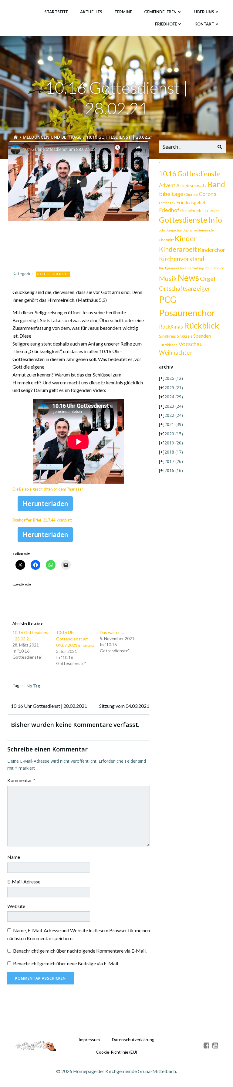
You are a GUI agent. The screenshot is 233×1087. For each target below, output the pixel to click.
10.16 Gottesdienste (190, 174)
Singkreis (167, 336)
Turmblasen (168, 345)
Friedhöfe (166, 24)
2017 (173, 461)
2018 (173, 452)
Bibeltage (171, 194)
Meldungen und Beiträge (52, 137)
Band (216, 184)
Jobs (162, 230)
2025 (173, 387)
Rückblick (201, 325)
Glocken (213, 211)
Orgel (207, 278)
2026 (173, 378)
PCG (168, 299)
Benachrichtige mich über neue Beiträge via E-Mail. (66, 963)
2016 (173, 470)
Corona (207, 194)
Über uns (204, 11)
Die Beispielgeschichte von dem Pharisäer (47, 489)
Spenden (202, 336)
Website (16, 906)
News (188, 277)
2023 (173, 406)
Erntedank (167, 203)
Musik (168, 278)
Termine (123, 11)
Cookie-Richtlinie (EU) (116, 1052)
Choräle (191, 194)
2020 (173, 434)
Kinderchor (211, 249)
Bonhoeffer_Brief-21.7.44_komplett (42, 520)
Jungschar (174, 230)
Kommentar (21, 780)
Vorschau (190, 343)
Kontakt (204, 24)
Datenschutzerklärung (133, 1039)
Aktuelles (91, 11)
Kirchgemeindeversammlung (181, 268)
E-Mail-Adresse (23, 881)
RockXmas (171, 327)
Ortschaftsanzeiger (185, 288)
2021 (173, 424)
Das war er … (112, 632)
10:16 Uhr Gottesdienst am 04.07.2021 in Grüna (75, 639)
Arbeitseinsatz (191, 185)
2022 (173, 415)
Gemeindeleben (160, 11)
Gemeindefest (193, 210)
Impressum (89, 1039)
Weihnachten (176, 352)
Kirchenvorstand (181, 258)
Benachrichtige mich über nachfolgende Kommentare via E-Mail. (80, 951)
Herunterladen (45, 503)
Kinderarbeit (178, 249)
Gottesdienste (53, 274)
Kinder (186, 238)
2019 (173, 443)
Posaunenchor (187, 312)
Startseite (56, 11)
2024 (173, 397)
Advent (167, 185)
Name (13, 857)
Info (215, 219)
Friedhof (169, 210)
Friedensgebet (191, 202)
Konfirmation (214, 268)
